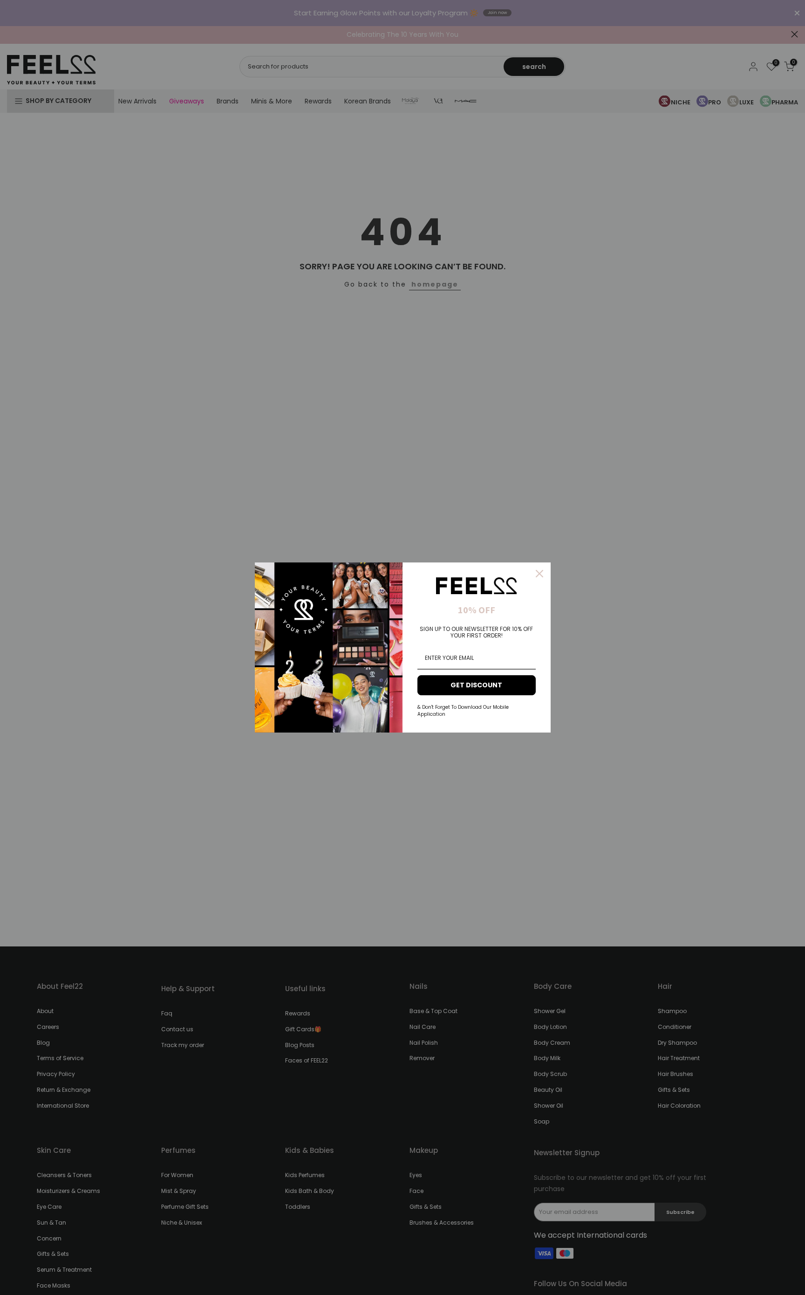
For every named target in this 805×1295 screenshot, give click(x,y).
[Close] (539, 573)
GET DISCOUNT (476, 685)
